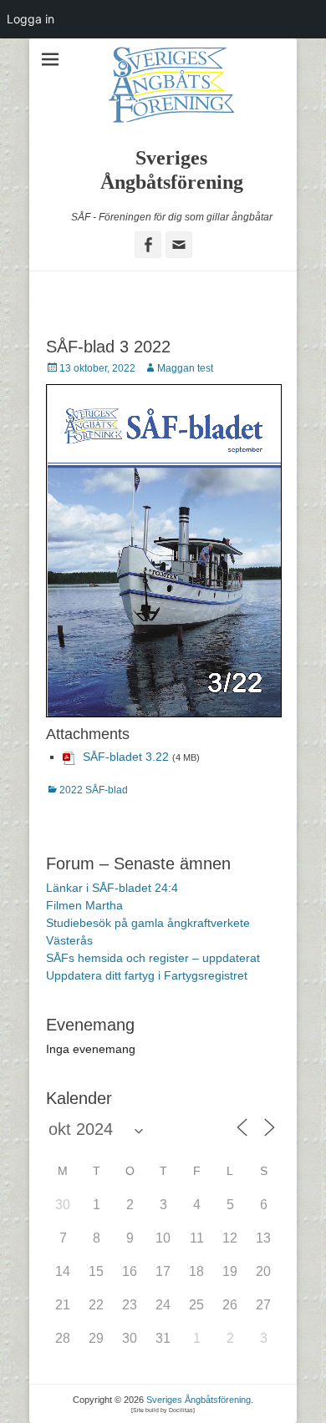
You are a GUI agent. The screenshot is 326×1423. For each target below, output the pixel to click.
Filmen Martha (84, 905)
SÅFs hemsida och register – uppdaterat (153, 958)
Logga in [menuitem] (30, 19)
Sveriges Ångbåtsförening (198, 1400)
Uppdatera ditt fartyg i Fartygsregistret (146, 975)
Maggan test (185, 368)
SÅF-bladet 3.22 (126, 756)
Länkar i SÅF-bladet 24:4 (112, 887)
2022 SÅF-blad (93, 790)
